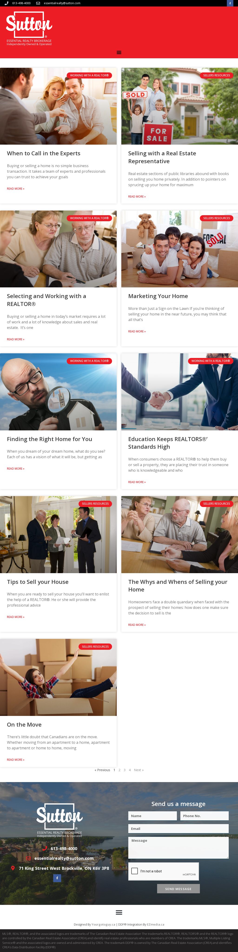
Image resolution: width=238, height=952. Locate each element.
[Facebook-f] (230, 3)
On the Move (24, 724)
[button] (119, 52)
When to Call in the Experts (43, 153)
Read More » (15, 189)
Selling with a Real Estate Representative (162, 157)
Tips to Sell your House (38, 581)
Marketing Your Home (158, 296)
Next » (139, 770)
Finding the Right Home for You (49, 439)
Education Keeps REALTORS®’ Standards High (168, 443)
